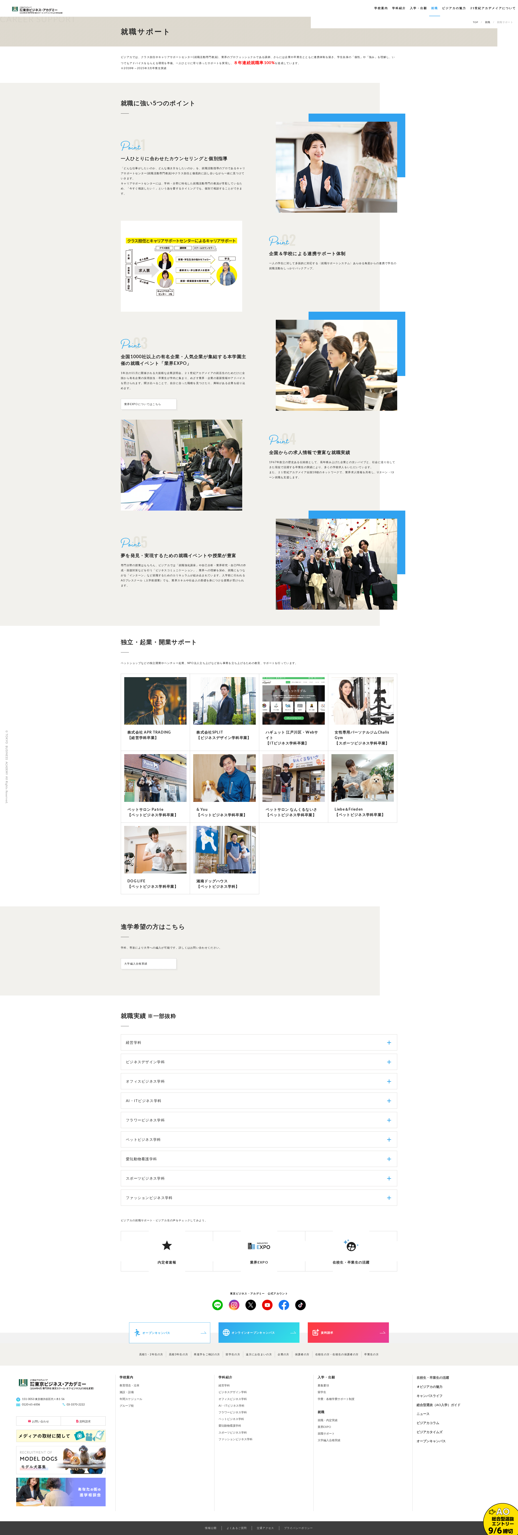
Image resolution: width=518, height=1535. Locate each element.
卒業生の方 (371, 1354)
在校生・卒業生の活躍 (433, 1377)
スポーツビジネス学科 (233, 1432)
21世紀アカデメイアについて (493, 8)
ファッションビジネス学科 (236, 1439)
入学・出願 (418, 8)
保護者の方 (302, 1354)
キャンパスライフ (430, 1396)
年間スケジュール (131, 1399)
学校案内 (381, 8)
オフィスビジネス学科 (233, 1399)
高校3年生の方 (178, 1354)
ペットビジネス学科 (231, 1419)
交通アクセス (265, 1528)
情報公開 (211, 1528)
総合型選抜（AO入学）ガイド (439, 1405)
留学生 (322, 1392)
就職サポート (326, 1433)
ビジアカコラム (428, 1423)
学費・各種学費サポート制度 (336, 1399)
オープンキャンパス (431, 1441)
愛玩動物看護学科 (230, 1425)
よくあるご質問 (237, 1528)
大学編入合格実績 (135, 963)
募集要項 (323, 1385)
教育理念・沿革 (129, 1385)
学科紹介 (399, 8)
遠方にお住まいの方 (259, 1354)
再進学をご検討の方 (207, 1354)
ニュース (423, 1414)
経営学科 (224, 1385)
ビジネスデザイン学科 (233, 1392)
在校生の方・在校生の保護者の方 (337, 1354)
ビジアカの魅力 (454, 8)
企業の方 (283, 1354)
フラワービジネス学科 (233, 1412)
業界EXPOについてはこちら (142, 404)
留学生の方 (233, 1354)
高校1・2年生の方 (151, 1354)
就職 (434, 8)
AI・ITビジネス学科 (231, 1405)
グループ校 (127, 1405)
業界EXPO (324, 1426)
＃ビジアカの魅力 (430, 1386)
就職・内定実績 (328, 1420)
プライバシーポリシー (298, 1528)
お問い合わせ (40, 1421)
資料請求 (85, 1421)
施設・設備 (127, 1392)
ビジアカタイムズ (430, 1432)
